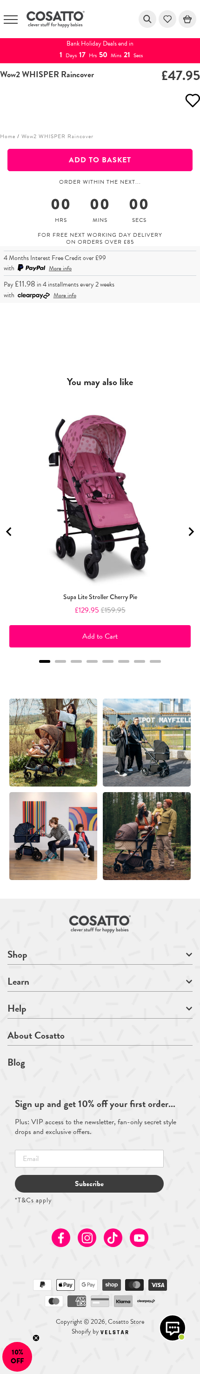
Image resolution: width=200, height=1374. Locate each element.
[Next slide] (190, 531)
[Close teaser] (36, 1337)
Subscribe (89, 1183)
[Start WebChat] (172, 1327)
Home (7, 136)
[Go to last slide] (9, 531)
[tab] (44, 661)
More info (60, 268)
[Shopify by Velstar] (114, 1331)
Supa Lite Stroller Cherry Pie (100, 597)
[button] (17, 1357)
